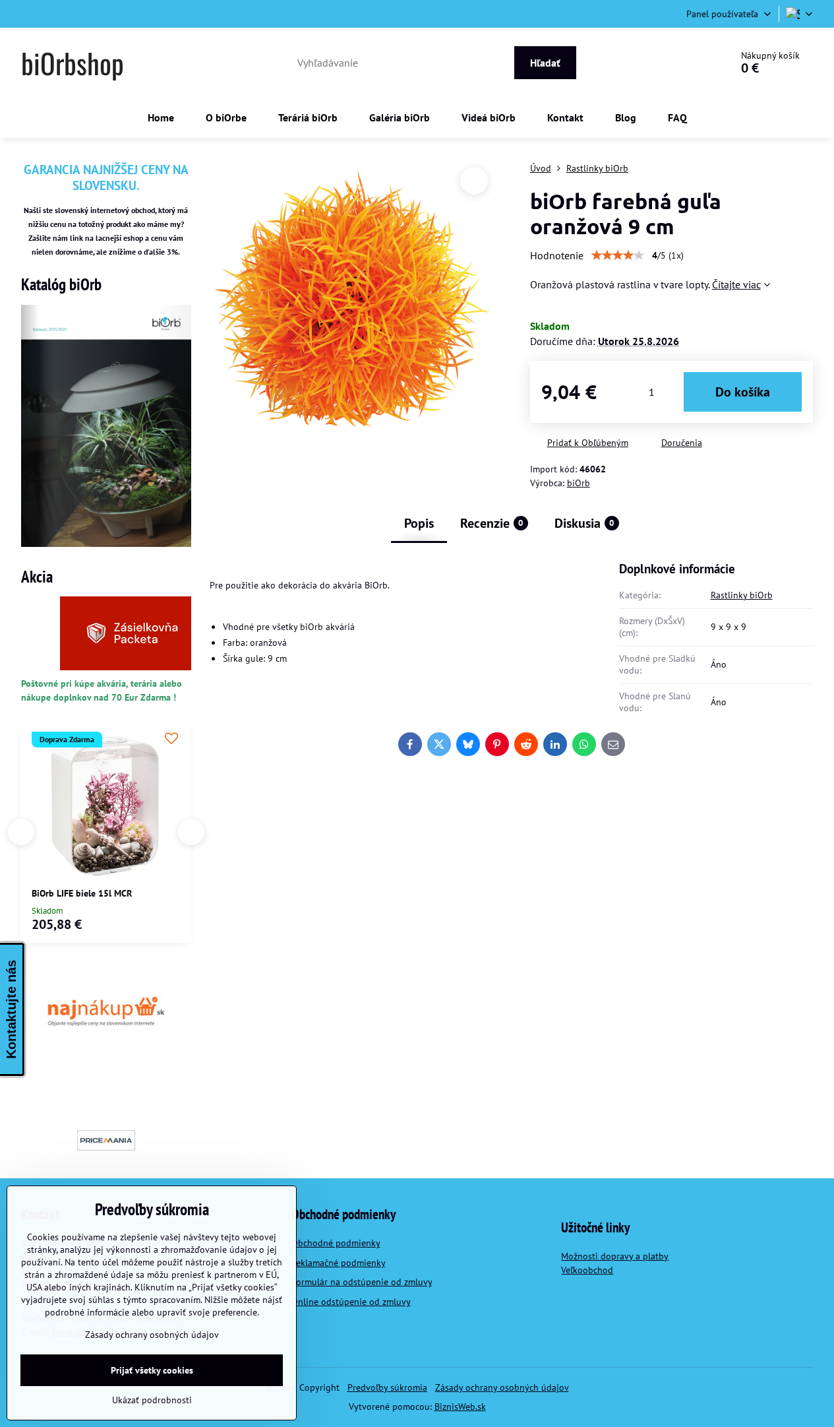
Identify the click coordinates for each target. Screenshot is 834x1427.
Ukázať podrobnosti (152, 1400)
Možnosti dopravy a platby (615, 1256)
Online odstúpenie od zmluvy (351, 1302)
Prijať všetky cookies (152, 1370)
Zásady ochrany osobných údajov (502, 1387)
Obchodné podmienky (335, 1243)
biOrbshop (72, 63)
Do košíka (742, 391)
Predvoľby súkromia (387, 1387)
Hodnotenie (556, 255)
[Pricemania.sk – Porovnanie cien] (106, 1140)
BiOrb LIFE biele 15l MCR (82, 893)
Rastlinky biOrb (742, 595)
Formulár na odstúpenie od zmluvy (361, 1282)
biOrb (578, 483)
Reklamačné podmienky (338, 1263)
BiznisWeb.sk (460, 1406)
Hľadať (545, 62)
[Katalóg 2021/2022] (106, 544)
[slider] (617, 255)
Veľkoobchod (587, 1270)
